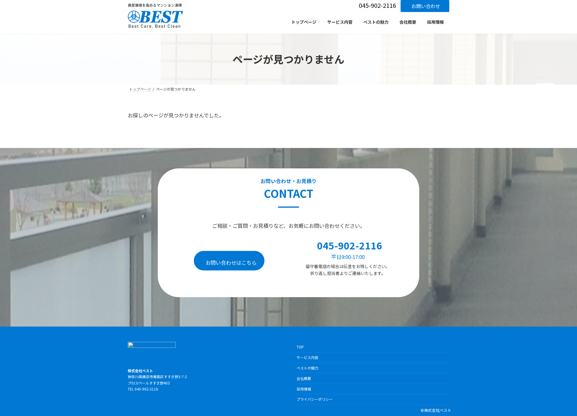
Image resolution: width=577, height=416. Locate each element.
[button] (229, 260)
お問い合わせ (425, 6)
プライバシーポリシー (315, 399)
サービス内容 (307, 357)
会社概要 (304, 378)
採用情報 (304, 388)
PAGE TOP (559, 397)
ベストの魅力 (307, 367)
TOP (300, 346)
